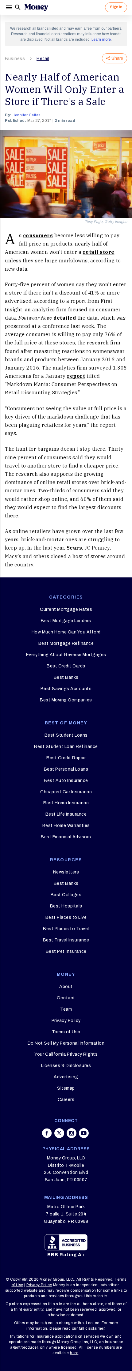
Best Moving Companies (66, 700)
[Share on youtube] (84, 1133)
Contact (66, 998)
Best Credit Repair (66, 758)
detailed (64, 318)
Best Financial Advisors (66, 837)
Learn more (101, 39)
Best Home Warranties (66, 825)
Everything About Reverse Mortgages (66, 654)
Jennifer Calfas (27, 115)
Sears (74, 548)
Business (15, 58)
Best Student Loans (66, 735)
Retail (43, 58)
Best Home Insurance (66, 803)
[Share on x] (59, 1133)
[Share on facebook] (47, 1133)
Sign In (116, 7)
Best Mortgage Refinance (66, 643)
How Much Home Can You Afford (66, 632)
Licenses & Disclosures (66, 1065)
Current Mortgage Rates (66, 609)
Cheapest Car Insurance (66, 792)
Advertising (66, 1077)
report (76, 376)
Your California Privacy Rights (66, 1054)
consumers (38, 235)
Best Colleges (66, 894)
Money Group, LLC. (57, 1279)
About (66, 986)
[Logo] (36, 7)
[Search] (17, 7)
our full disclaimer (88, 1328)
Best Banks (66, 677)
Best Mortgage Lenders (66, 620)
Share (117, 58)
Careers (66, 1099)
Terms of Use (66, 1032)
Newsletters (66, 872)
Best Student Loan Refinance (66, 746)
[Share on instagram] (71, 1133)
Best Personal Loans (66, 769)
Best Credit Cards (66, 666)
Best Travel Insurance (66, 940)
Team (66, 1009)
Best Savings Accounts (66, 688)
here (74, 1353)
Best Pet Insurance (66, 951)
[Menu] (9, 7)
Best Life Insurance (66, 814)
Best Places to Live (66, 917)
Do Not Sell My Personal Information (66, 1043)
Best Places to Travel (66, 928)
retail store (99, 252)
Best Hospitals (66, 906)
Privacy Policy (66, 1020)
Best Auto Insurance (66, 780)
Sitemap (66, 1088)
